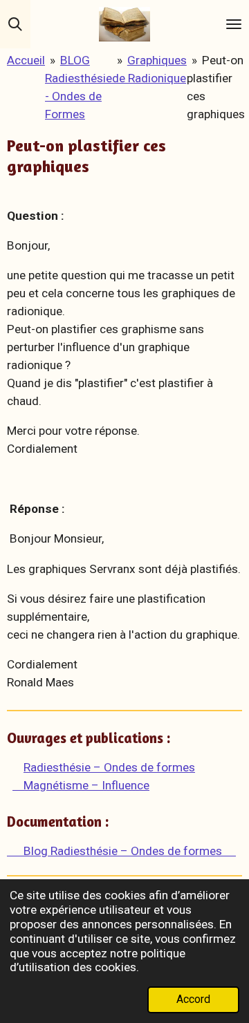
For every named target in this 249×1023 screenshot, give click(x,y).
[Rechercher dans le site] (15, 24)
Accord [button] (193, 999)
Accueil (26, 60)
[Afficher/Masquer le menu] (234, 24)
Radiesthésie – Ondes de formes (109, 767)
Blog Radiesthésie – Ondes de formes (121, 851)
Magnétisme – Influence (80, 785)
